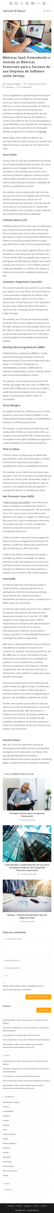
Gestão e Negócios (10, 1143)
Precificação (7, 1162)
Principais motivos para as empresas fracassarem (27, 814)
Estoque (6, 1120)
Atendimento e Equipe (11, 1102)
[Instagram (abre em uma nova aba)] (21, 3)
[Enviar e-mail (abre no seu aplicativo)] (38, 3)
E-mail (36, 1206)
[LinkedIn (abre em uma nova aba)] (27, 3)
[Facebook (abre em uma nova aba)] (16, 3)
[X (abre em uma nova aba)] (11, 3)
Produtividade (8, 1166)
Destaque (6, 1116)
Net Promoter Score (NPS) (17, 502)
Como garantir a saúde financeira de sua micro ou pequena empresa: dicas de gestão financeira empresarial (27, 867)
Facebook (10, 1206)
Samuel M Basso (14, 11)
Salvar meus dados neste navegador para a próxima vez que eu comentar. (23, 987)
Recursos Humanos (10, 1171)
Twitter (19, 1206)
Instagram (27, 1206)
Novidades (7, 1157)
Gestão (5, 1139)
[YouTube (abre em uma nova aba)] (33, 3)
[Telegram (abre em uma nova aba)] (43, 3)
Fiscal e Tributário (9, 1134)
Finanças (10, 87)
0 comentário (26, 87)
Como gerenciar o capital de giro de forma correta (21, 1035)
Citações (6, 1107)
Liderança (6, 1148)
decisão (42, 131)
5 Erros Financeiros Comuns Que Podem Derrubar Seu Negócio (26, 1040)
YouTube (44, 1206)
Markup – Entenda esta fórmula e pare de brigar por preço (27, 916)
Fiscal (5, 1129)
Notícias (6, 1152)
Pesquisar (7, 1006)
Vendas (5, 1175)
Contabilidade (8, 1111)
